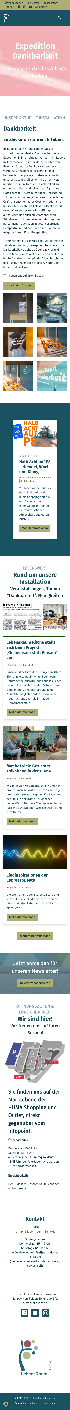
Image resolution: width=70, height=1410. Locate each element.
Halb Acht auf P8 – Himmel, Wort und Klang (35, 466)
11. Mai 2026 (25, 887)
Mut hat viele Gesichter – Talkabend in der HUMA (30, 768)
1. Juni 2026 (25, 778)
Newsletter (32, 3)
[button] (59, 18)
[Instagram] (45, 1313)
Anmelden (41, 7)
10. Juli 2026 (27, 481)
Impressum (50, 1403)
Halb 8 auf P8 (26, 477)
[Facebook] (24, 1313)
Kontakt (9, 7)
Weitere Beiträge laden (35, 936)
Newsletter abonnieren (35, 983)
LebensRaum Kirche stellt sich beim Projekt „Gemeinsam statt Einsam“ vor (32, 650)
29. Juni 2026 (26, 665)
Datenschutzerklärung (26, 1403)
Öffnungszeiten (14, 3)
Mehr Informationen (35, 529)
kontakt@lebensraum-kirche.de (35, 1232)
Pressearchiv (50, 3)
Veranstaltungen (42, 477)
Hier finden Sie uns (19, 286)
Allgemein (12, 665)
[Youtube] (35, 1313)
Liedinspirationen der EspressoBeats (27, 878)
